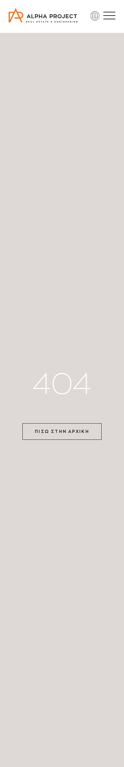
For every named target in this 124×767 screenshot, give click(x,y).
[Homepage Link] (43, 20)
